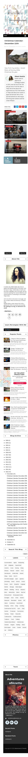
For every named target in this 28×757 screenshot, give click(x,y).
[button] (19, 373)
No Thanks (20, 385)
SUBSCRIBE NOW (19, 383)
